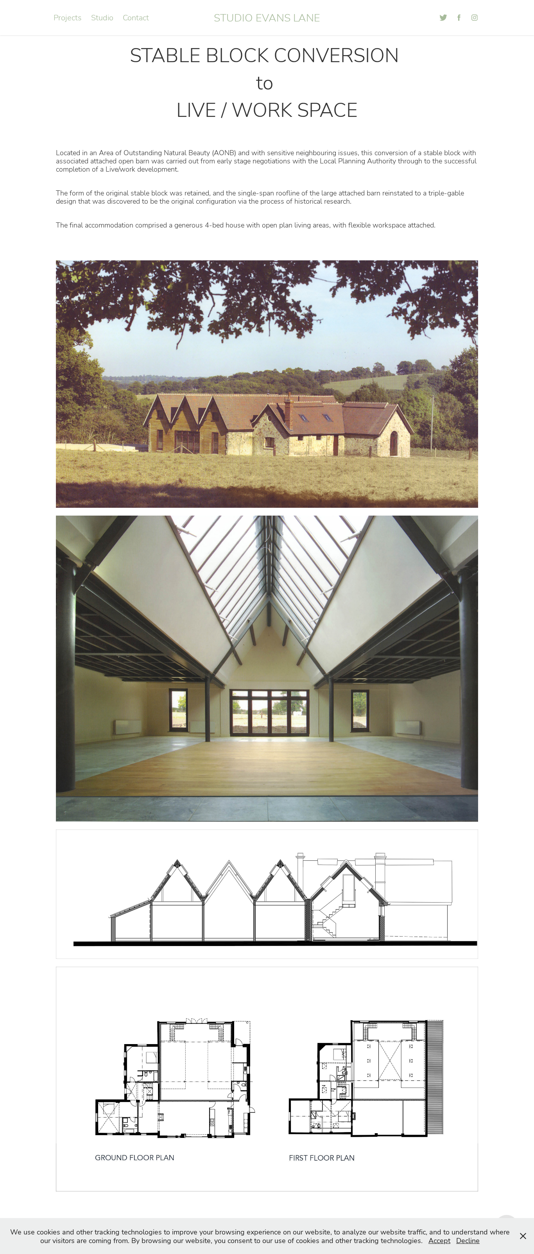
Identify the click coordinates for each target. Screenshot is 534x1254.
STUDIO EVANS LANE (267, 17)
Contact (136, 17)
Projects (68, 17)
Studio (102, 17)
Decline (468, 1240)
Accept (439, 1240)
